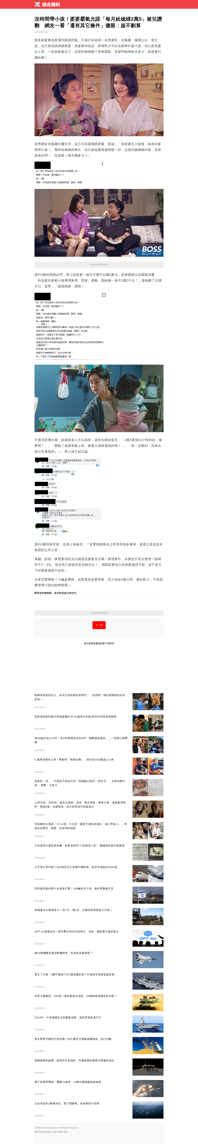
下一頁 (99, 625)
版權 (65, 1132)
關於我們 (38, 1132)
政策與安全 (48, 1132)
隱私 (61, 1132)
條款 (56, 1132)
